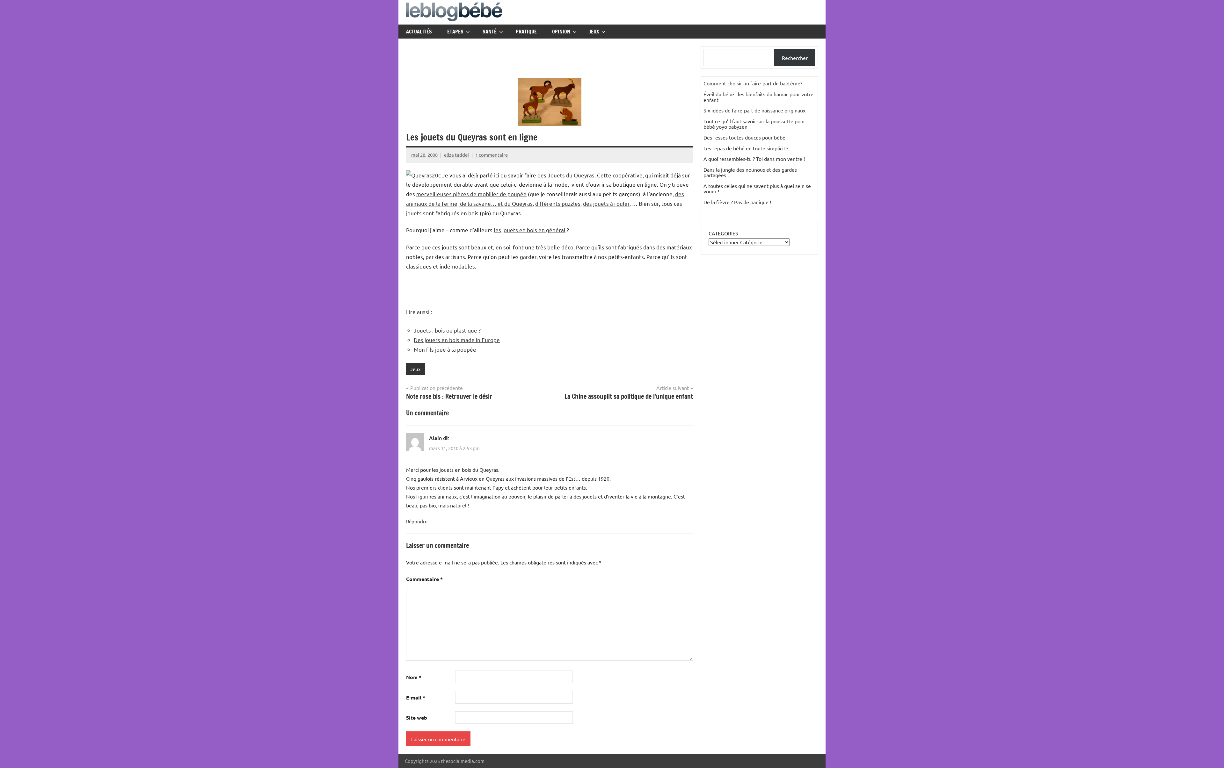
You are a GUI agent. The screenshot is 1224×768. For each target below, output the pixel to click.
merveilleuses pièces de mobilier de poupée (471, 193)
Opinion (561, 31)
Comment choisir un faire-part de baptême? (752, 83)
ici (496, 175)
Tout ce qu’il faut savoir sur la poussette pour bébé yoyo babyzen (754, 124)
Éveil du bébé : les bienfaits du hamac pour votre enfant (758, 97)
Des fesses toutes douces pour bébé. (745, 137)
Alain (435, 437)
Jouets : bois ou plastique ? (447, 330)
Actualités (419, 31)
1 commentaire (491, 155)
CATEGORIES (723, 233)
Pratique (526, 31)
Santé (490, 31)
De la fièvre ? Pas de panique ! (737, 202)
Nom (413, 677)
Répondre (416, 521)
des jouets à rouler (606, 203)
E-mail (415, 697)
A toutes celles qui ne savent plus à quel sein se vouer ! (757, 189)
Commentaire (424, 579)
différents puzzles (557, 203)
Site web (416, 717)
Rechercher (795, 57)
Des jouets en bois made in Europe (457, 339)
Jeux (594, 31)
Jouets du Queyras (571, 175)
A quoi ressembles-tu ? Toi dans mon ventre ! (754, 158)
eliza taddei (456, 155)
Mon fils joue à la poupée (445, 349)
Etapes (455, 31)
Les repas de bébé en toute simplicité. (746, 148)
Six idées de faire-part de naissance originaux (754, 110)
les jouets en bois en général (529, 229)
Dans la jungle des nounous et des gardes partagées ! (750, 172)
